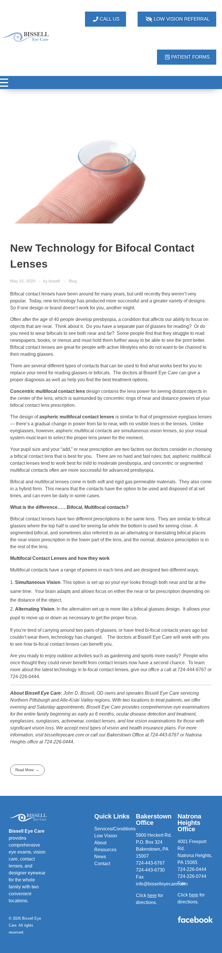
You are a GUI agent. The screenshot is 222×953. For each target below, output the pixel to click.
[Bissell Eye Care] (25, 37)
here (193, 894)
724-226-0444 (191, 869)
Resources (105, 849)
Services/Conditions (115, 828)
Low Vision (105, 835)
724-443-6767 (150, 863)
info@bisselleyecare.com (162, 883)
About (100, 842)
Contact (102, 863)
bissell (55, 281)
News (100, 856)
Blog (73, 281)
